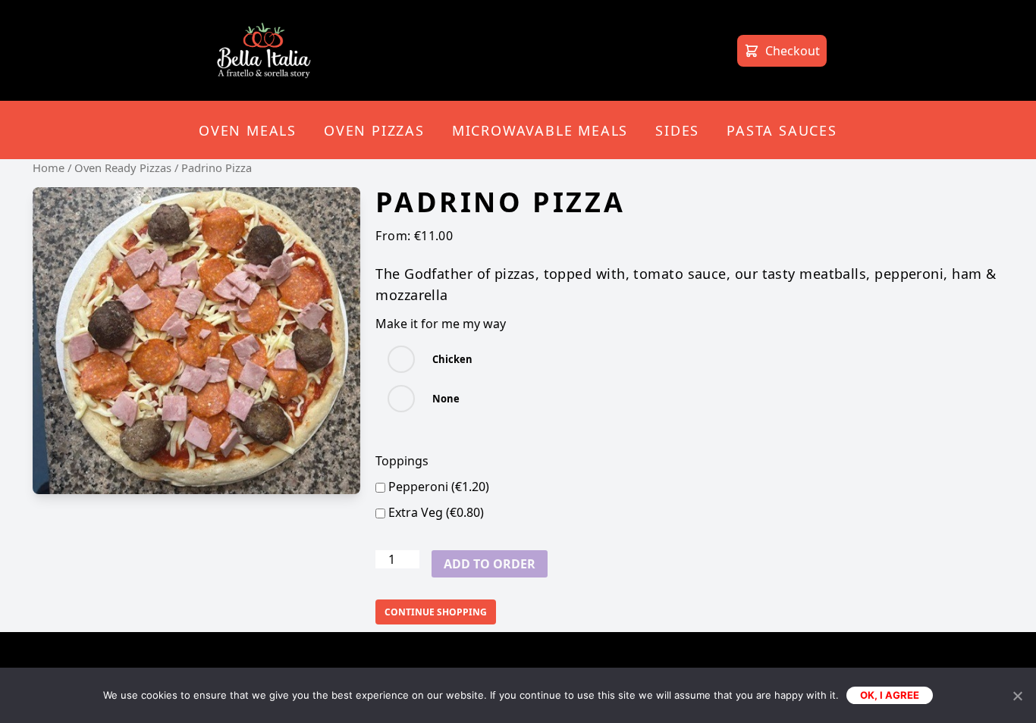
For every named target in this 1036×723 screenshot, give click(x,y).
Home (48, 167)
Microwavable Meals (540, 130)
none (446, 398)
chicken (452, 359)
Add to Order (489, 564)
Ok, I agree (889, 695)
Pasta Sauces (782, 130)
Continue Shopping (436, 612)
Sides (677, 130)
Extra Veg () (434, 512)
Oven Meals (248, 130)
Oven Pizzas (374, 130)
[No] (1017, 695)
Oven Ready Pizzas (122, 167)
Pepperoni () (437, 486)
